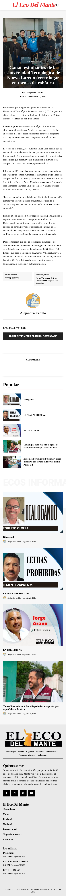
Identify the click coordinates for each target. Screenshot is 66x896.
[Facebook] (22, 367)
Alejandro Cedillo (35, 93)
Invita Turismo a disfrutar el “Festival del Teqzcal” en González (48, 280)
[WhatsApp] (44, 367)
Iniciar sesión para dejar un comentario (33, 336)
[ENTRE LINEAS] (12, 430)
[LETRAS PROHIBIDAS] (12, 415)
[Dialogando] (12, 399)
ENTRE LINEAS (12, 278)
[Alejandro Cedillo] (33, 300)
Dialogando (28, 399)
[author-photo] (5, 541)
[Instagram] (14, 793)
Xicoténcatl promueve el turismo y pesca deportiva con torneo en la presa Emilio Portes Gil (42, 462)
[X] (29, 367)
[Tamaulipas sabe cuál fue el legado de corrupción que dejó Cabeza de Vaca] (12, 446)
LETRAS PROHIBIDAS (34, 415)
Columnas (8, 857)
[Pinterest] (36, 367)
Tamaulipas (33, 61)
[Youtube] (31, 793)
